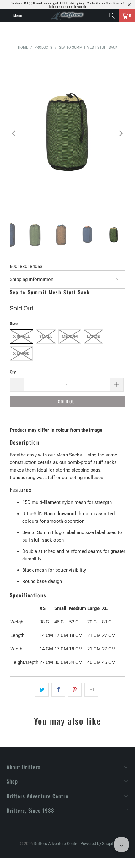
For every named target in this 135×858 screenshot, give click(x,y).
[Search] (112, 15)
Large (93, 336)
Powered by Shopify (98, 843)
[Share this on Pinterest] (75, 690)
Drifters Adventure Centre (56, 843)
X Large (21, 353)
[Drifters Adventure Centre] (67, 15)
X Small (21, 336)
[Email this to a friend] (91, 690)
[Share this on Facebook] (58, 690)
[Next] (121, 133)
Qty (13, 372)
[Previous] (14, 133)
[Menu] (3, 15)
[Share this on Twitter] (42, 690)
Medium (70, 336)
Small (45, 336)
